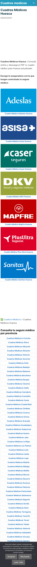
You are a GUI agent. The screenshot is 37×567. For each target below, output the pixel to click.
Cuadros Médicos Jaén (18, 437)
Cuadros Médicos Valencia (18, 528)
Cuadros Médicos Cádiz (18, 388)
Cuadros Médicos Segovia (18, 500)
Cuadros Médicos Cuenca (18, 413)
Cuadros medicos (14, 3)
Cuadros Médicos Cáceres (18, 384)
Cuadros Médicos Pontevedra (18, 491)
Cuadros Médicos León (18, 450)
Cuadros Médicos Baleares (18, 371)
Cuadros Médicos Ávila (18, 363)
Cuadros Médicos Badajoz (18, 367)
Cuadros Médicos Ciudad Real (19, 404)
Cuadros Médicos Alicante (18, 351)
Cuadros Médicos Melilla (18, 471)
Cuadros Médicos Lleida (18, 454)
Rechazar (24, 556)
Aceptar (11, 556)
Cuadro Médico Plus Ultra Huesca (18, 252)
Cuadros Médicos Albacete (18, 347)
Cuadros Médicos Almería (18, 355)
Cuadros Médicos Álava (18, 342)
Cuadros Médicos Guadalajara (18, 425)
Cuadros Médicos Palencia (18, 487)
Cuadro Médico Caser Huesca (18, 169)
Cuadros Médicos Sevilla (18, 504)
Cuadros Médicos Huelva (18, 433)
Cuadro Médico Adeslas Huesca (18, 114)
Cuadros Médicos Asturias (18, 359)
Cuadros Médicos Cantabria (18, 392)
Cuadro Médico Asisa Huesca (18, 141)
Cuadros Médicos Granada (18, 421)
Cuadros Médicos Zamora (18, 541)
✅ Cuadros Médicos (11, 319)
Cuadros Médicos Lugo (18, 458)
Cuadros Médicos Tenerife (18, 516)
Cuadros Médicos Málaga (18, 466)
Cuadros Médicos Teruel (18, 520)
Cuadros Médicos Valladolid (18, 533)
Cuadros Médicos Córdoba (18, 409)
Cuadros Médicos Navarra (18, 479)
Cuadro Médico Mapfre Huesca (18, 224)
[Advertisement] (18, 37)
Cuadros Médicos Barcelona (18, 375)
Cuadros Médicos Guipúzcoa (18, 429)
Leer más (18, 562)
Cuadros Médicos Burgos (18, 380)
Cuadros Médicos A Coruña (18, 338)
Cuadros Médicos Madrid (18, 462)
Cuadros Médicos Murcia (18, 475)
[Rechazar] (34, 554)
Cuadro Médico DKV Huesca (18, 197)
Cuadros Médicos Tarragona (18, 512)
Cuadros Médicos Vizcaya (18, 537)
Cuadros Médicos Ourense (18, 483)
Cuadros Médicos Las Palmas (18, 446)
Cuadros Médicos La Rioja (18, 442)
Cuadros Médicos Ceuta (18, 400)
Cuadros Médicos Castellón (19, 396)
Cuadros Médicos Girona (18, 417)
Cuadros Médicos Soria (19, 508)
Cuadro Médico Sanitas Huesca (18, 280)
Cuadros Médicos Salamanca (18, 495)
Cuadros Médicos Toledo (18, 524)
